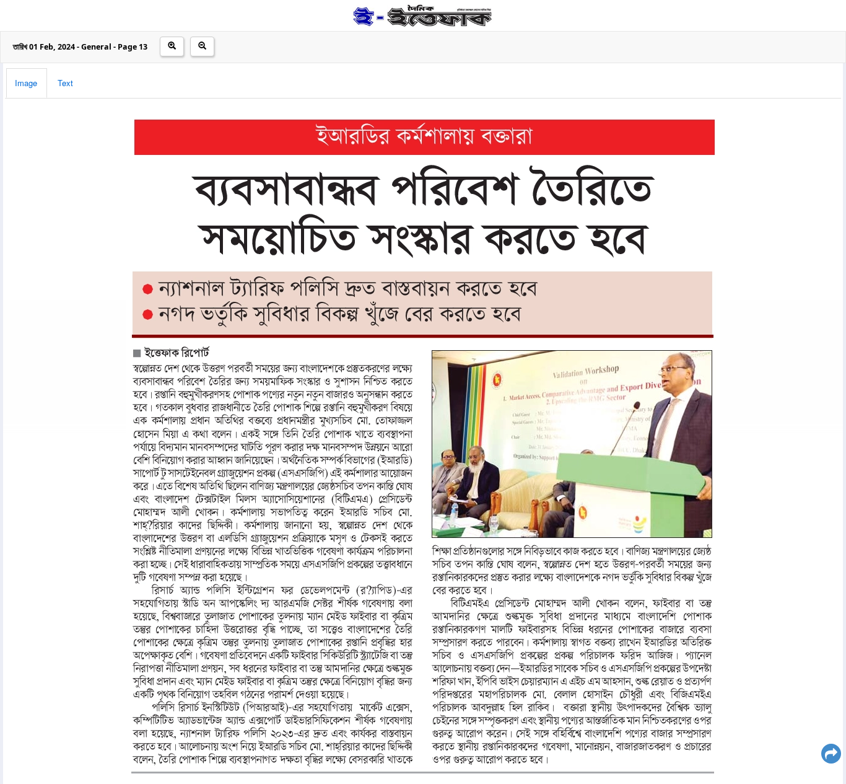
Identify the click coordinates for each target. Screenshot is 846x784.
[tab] (26, 83)
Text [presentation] (65, 83)
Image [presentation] (26, 83)
